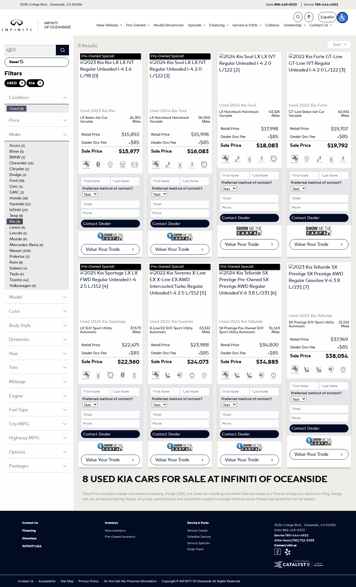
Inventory (111, 523)
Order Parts (195, 549)
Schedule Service (199, 537)
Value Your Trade (103, 249)
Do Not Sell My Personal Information (130, 581)
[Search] (62, 50)
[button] (109, 25)
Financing (29, 530)
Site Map (67, 581)
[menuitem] (38, 109)
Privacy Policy (89, 581)
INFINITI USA (31, 546)
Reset (14, 62)
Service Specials (198, 543)
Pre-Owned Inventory (120, 537)
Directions (29, 538)
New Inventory (115, 530)
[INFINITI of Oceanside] (37, 24)
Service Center (197, 530)
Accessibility (47, 581)
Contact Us (30, 523)
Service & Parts (198, 523)
